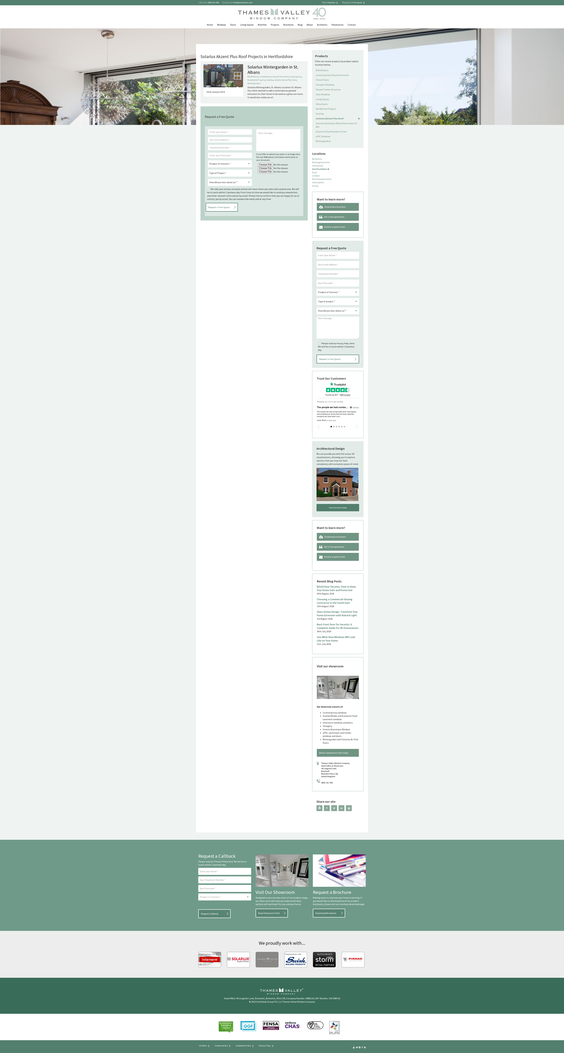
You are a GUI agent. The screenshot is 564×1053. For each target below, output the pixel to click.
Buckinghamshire (321, 162)
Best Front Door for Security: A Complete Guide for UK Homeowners (338, 626)
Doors (233, 24)
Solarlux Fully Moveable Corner (331, 131)
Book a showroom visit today (333, 752)
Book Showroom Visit (269, 913)
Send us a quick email (334, 226)
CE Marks (203, 1045)
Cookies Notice (221, 1045)
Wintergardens (254, 83)
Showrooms (337, 24)
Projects (275, 24)
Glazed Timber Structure (328, 89)
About (310, 24)
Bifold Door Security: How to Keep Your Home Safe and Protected (336, 588)
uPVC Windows (323, 136)
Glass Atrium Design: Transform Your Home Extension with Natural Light (337, 613)
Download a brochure (335, 206)
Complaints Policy (243, 1045)
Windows (221, 24)
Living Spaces (247, 24)
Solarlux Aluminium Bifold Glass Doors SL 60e (336, 125)
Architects (322, 24)
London (316, 175)
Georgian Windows (325, 84)
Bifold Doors (252, 76)
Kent (314, 172)
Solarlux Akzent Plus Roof (285, 80)
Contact (352, 24)
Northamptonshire (321, 179)
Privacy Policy (343, 343)
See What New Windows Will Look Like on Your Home (336, 638)
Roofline (262, 24)
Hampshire (317, 165)
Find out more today (338, 507)
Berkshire (317, 158)
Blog (300, 24)
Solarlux (269, 80)
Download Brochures (325, 913)
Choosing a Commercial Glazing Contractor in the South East (334, 601)
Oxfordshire (318, 182)
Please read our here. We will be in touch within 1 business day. (336, 347)
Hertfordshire (319, 169)
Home (210, 24)
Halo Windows (323, 94)
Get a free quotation (334, 216)
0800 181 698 (327, 783)
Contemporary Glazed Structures (274, 76)
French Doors (322, 79)
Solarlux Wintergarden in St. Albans (272, 69)
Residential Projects (256, 80)
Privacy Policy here (223, 861)
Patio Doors (322, 104)
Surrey (315, 185)
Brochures (288, 24)
